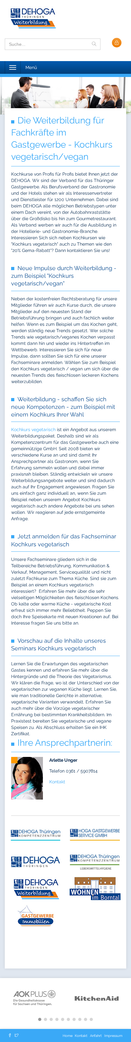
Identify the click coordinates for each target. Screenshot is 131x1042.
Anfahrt (96, 1036)
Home (68, 1036)
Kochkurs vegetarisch (33, 429)
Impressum (113, 1036)
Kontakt (57, 781)
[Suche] (94, 44)
